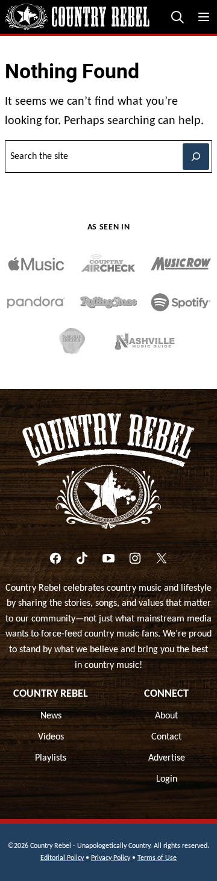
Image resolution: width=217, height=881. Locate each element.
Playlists (50, 758)
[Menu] (203, 17)
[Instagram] (135, 558)
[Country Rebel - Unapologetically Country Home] (77, 17)
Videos (51, 737)
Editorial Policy (62, 858)
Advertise (166, 758)
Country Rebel (50, 694)
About (166, 716)
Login (166, 779)
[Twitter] (161, 558)
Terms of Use (157, 858)
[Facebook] (55, 558)
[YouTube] (108, 558)
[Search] (177, 17)
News (50, 716)
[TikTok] (82, 558)
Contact (166, 737)
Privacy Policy (110, 858)
